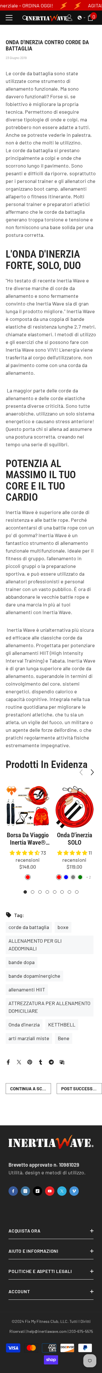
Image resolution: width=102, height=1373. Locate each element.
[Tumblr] (40, 1061)
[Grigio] (73, 877)
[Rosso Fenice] (28, 877)
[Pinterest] (29, 1061)
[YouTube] (49, 1191)
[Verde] (80, 877)
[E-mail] (62, 1061)
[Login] (69, 18)
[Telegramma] (51, 1061)
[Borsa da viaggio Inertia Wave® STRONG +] (28, 807)
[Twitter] (19, 1061)
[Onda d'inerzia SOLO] (74, 807)
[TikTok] (37, 1191)
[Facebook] (8, 1061)
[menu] (9, 17)
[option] (27, 833)
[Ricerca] (25, 18)
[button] (81, 18)
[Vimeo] (74, 1191)
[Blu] (66, 877)
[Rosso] (59, 877)
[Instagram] (25, 1191)
